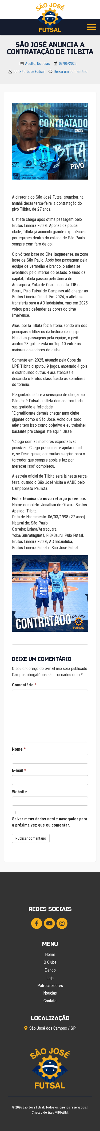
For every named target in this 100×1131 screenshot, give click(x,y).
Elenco (50, 970)
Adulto (30, 63)
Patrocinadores (50, 985)
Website (19, 791)
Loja (50, 977)
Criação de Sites (43, 1112)
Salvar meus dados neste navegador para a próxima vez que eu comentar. (49, 822)
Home (50, 954)
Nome (19, 749)
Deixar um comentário (70, 71)
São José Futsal (32, 71)
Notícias (43, 63)
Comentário (24, 684)
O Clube (50, 962)
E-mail (19, 770)
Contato (50, 1000)
